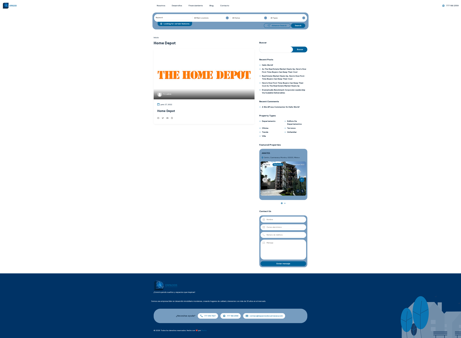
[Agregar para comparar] (302, 191)
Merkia (204, 330)
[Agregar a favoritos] (298, 191)
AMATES (266, 153)
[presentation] (264, 179)
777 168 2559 (452, 5)
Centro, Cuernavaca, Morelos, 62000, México (281, 157)
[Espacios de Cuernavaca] (9, 5)
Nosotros (161, 5)
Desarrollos (177, 5)
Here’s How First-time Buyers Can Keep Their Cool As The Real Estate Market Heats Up (282, 84)
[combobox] (211, 18)
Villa (264, 136)
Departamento (269, 121)
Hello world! (267, 65)
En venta (267, 165)
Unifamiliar (292, 132)
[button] (282, 203)
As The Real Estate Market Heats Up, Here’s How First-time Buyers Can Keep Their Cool (284, 70)
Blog (211, 5)
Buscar (263, 42)
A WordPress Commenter (273, 107)
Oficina (265, 128)
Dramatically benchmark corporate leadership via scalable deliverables (283, 91)
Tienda (265, 132)
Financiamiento (196, 5)
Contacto (224, 5)
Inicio (156, 38)
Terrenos (291, 128)
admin (168, 94)
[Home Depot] (204, 74)
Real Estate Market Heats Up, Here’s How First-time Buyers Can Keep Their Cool (283, 77)
